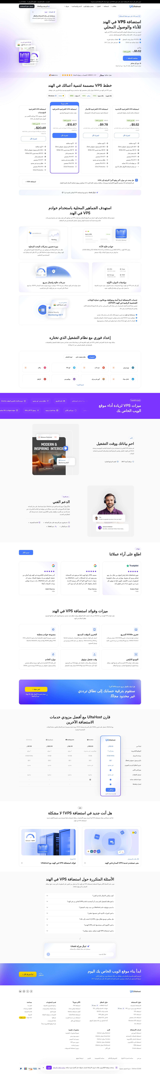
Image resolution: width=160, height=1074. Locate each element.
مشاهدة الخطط (132, 58)
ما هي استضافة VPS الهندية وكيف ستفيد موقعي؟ (98, 931)
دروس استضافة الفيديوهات (72, 1048)
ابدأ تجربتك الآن (28, 974)
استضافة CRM (137, 1045)
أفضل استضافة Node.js (74, 1011)
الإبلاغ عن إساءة (28, 1008)
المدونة (30, 1014)
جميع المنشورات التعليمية (72, 1033)
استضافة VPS (137, 1011)
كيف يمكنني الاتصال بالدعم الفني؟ (103, 895)
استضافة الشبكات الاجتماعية (133, 1036)
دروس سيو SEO (74, 1042)
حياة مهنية (29, 1017)
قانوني (89, 1058)
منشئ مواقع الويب (88, 6)
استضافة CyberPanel (74, 1014)
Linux (60, 96)
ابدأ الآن (111, 790)
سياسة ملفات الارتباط (59, 1067)
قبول (49, 1067)
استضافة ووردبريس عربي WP (133, 1008)
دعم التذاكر (64, 526)
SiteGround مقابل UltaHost (102, 1045)
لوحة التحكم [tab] (69, 357)
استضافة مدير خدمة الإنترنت (73, 1017)
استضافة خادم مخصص (135, 1017)
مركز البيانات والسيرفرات (49, 1008)
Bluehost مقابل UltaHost (103, 1033)
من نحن (139, 1058)
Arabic (22, 1)
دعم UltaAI (51, 526)
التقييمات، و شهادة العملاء (49, 1014)
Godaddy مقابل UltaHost (103, 1042)
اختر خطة (37, 689)
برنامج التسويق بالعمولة (50, 1005)
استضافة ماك (137, 1023)
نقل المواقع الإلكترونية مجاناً (48, 1024)
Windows (51, 96)
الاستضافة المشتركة (135, 1005)
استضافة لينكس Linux (74, 1008)
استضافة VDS (31, 181)
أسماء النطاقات (103, 1005)
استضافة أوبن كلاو (75, 1021)
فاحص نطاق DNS (103, 1014)
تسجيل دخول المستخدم (26, 6)
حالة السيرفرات (52, 1021)
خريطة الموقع (79, 1058)
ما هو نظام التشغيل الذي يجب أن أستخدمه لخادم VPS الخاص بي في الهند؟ (90, 901)
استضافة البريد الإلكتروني (134, 1042)
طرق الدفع (53, 1011)
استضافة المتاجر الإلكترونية (134, 1039)
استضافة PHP (76, 1005)
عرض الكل (26, 552)
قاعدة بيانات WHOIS (102, 1011)
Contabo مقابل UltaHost (103, 1039)
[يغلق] (43, 1068)
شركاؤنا (54, 1017)
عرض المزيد (80, 385)
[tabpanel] (80, 375)
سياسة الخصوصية (99, 1058)
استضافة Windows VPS (134, 1020)
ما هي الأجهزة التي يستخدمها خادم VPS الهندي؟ (99, 925)
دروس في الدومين (74, 1039)
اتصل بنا (48, 1)
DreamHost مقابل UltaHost (102, 1036)
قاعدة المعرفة (41, 1)
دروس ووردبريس (74, 1036)
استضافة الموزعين (136, 1033)
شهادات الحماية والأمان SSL (100, 1008)
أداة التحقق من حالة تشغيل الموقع (99, 1020)
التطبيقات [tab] (91, 357)
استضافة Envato (136, 1048)
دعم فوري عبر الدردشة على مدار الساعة (56, 522)
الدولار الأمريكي (31, 1)
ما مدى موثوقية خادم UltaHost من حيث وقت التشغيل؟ (96, 907)
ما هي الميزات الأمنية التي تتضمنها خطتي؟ (101, 913)
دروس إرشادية (75, 1045)
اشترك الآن (126, 135)
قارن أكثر (107, 1048)
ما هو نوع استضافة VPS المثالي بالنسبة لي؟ (80, 192)
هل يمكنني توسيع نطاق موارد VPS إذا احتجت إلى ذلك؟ (96, 919)
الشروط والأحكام (112, 1058)
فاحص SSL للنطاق (103, 1017)
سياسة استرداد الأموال (127, 1058)
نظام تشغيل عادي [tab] (81, 357)
